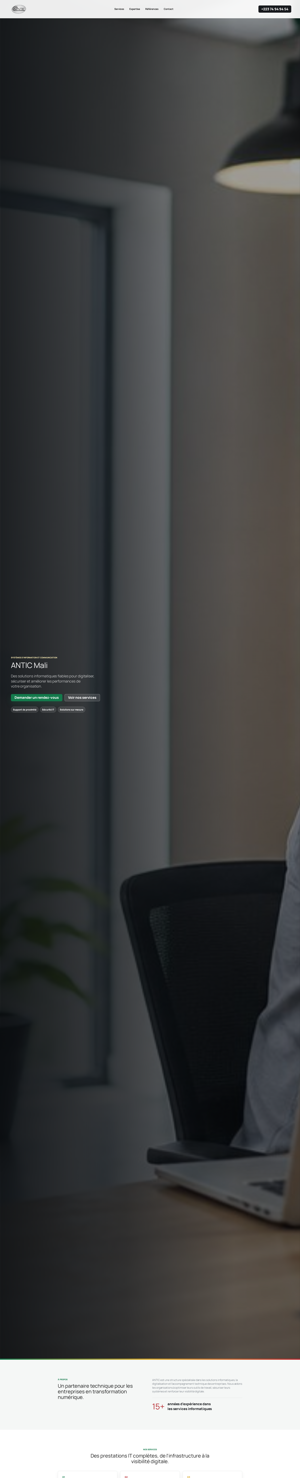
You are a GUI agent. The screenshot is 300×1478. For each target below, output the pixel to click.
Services (119, 9)
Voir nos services (82, 697)
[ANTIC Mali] (19, 9)
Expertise (134, 9)
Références (151, 9)
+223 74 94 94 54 (274, 9)
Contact (168, 9)
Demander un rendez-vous (37, 697)
